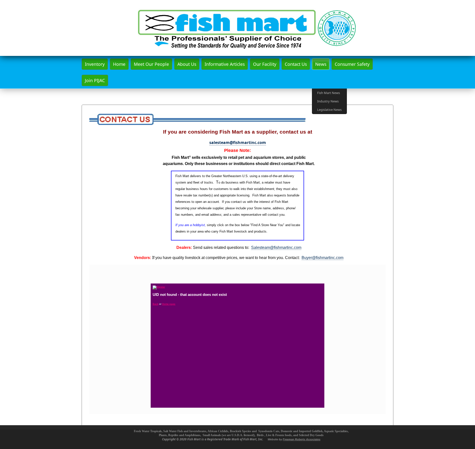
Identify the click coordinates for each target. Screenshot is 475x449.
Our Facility (264, 64)
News (320, 64)
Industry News (328, 101)
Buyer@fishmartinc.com (322, 258)
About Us (186, 64)
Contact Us (296, 64)
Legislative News (329, 109)
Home (119, 64)
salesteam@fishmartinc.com (237, 142)
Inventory (95, 64)
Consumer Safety (352, 64)
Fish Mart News (328, 93)
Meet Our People (151, 64)
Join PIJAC (95, 80)
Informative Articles (225, 64)
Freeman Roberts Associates (301, 439)
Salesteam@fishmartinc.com (276, 247)
